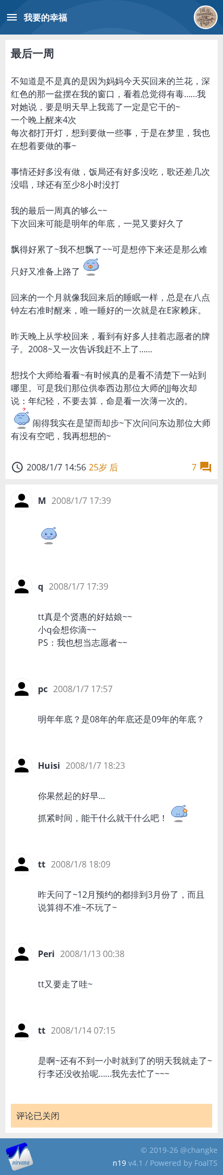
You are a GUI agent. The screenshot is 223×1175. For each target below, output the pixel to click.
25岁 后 (103, 467)
